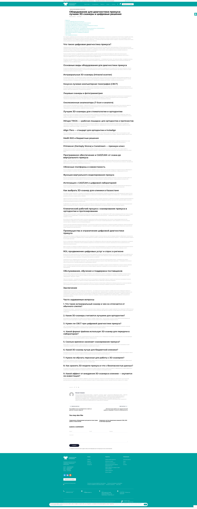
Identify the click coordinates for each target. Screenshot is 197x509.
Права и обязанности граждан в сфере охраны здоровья (112, 468)
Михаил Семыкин (72, 16)
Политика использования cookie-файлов (114, 483)
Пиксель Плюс (130, 501)
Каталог (107, 4)
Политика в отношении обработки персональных (96, 483)
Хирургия (89, 461)
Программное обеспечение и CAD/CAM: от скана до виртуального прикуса (81, 25)
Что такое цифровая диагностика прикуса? (74, 21)
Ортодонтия (89, 464)
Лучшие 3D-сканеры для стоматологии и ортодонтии (77, 24)
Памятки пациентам (109, 470)
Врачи (124, 462)
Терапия (88, 459)
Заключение (68, 33)
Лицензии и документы (110, 484)
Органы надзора (108, 472)
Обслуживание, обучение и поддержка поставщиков (77, 32)
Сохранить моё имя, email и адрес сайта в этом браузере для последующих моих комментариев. (91, 448)
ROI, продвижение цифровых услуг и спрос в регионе (77, 31)
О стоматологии (95, 4)
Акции (124, 461)
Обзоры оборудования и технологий (77, 9)
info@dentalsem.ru (88, 492)
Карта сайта (118, 484)
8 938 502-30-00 (69, 492)
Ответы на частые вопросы (110, 462)
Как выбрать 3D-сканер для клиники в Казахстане (76, 26)
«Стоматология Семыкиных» (69, 483)
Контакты (113, 4)
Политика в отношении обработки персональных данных (125, 503)
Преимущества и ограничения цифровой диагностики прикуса (79, 29)
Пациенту (102, 4)
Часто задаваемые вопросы (71, 35)
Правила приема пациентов (110, 459)
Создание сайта (127, 500)
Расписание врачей (127, 459)
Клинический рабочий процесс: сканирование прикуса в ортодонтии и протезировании (85, 28)
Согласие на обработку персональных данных (95, 484)
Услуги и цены (87, 4)
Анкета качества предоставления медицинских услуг (111, 465)
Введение (67, 20)
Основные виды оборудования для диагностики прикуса (78, 22)
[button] (195, 14)
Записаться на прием (109, 461)
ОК (145, 504)
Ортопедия (89, 462)
